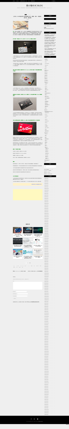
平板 (45, 129)
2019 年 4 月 (46, 286)
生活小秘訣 (45, 80)
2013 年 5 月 (46, 402)
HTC (45, 114)
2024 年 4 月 (46, 196)
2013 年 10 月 (46, 394)
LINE (45, 68)
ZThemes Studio (40, 421)
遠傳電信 (46, 158)
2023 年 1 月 (46, 213)
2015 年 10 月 (46, 354)
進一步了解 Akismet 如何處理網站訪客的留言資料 (32, 301)
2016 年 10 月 (46, 334)
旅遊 (45, 137)
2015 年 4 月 (46, 364)
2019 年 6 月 (46, 283)
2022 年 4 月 (46, 228)
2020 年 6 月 (46, 263)
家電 (45, 94)
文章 (28, 31)
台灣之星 (46, 151)
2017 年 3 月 (46, 326)
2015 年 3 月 (46, 366)
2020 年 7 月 (46, 261)
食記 (45, 161)
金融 (25, 14)
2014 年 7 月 (46, 379)
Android (46, 60)
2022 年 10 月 (46, 218)
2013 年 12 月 (46, 391)
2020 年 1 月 (46, 271)
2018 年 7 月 (46, 301)
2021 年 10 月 (46, 238)
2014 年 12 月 (46, 371)
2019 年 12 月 (46, 273)
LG (45, 117)
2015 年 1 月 (46, 369)
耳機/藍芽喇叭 (46, 104)
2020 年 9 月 (46, 258)
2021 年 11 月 (46, 236)
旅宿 (45, 135)
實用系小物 (46, 96)
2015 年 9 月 (46, 356)
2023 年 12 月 (46, 203)
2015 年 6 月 (46, 361)
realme (46, 119)
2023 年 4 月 (46, 208)
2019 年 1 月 (46, 291)
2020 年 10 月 (46, 256)
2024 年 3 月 (46, 198)
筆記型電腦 (46, 101)
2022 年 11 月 (46, 216)
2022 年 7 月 (46, 223)
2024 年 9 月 (46, 191)
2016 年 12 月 (46, 331)
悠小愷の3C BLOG (34, 5)
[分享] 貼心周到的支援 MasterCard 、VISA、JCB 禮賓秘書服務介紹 (17, 235)
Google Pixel (46, 112)
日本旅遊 (45, 73)
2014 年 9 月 (46, 376)
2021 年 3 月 (46, 248)
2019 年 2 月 (46, 289)
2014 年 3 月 (46, 386)
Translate (50, 170)
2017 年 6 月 (46, 321)
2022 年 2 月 (46, 231)
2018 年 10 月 (46, 296)
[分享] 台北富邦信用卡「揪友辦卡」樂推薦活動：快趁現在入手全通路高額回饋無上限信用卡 (28, 257)
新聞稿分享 (45, 70)
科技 (45, 140)
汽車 (45, 99)
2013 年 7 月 (46, 399)
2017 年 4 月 (46, 324)
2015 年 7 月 (46, 359)
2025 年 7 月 (46, 181)
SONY (45, 122)
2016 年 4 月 (46, 344)
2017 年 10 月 (46, 316)
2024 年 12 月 (46, 188)
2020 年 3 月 (46, 268)
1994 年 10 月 (46, 412)
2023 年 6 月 (46, 206)
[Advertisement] (27, 194)
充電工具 (46, 89)
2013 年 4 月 (46, 404)
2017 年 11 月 (46, 314)
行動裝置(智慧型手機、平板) (48, 111)
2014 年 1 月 (46, 389)
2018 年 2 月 (46, 309)
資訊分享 (45, 132)
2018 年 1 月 (46, 311)
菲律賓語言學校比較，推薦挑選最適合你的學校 (36, 184)
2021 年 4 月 (46, 246)
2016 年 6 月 (46, 341)
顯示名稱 (14, 291)
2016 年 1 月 (46, 349)
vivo (45, 124)
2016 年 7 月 (46, 339)
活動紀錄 (45, 78)
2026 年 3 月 (46, 178)
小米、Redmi (46, 127)
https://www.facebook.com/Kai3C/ (49, 28)
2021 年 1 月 (46, 251)
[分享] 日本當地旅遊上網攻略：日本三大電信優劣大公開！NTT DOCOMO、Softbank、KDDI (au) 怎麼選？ (50, 46)
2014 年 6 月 (46, 381)
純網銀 (46, 142)
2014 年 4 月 (46, 384)
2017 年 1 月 (46, 329)
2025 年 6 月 (46, 183)
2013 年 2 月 (46, 407)
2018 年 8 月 (46, 299)
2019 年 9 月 (46, 278)
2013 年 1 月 (46, 409)
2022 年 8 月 (46, 221)
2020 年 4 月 (46, 266)
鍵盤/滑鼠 (46, 106)
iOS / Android (46, 63)
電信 (45, 147)
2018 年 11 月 (46, 294)
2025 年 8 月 (46, 180)
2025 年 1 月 (46, 186)
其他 (45, 91)
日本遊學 (45, 75)
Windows (46, 65)
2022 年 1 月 (46, 233)
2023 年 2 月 (46, 211)
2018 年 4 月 (46, 306)
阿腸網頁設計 (67, 424)
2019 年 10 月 (46, 276)
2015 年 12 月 (46, 351)
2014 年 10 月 (46, 374)
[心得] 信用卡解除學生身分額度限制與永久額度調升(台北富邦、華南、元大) (38, 235)
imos (45, 86)
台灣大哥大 (46, 153)
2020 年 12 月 (46, 253)
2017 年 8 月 (46, 319)
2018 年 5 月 (46, 304)
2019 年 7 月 (46, 281)
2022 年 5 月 (46, 226)
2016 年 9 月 (46, 336)
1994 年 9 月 (46, 414)
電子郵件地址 (15, 293)
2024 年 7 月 (46, 193)
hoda (45, 84)
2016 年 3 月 (46, 346)
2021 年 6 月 (46, 243)
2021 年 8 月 (46, 241)
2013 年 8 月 (46, 397)
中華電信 (46, 148)
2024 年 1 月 (46, 201)
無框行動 (46, 156)
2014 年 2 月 (46, 387)
